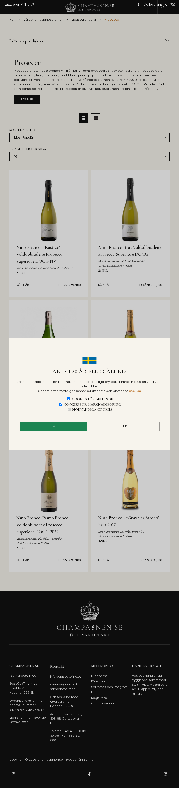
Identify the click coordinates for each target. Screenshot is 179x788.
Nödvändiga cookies (92, 409)
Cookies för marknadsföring (92, 404)
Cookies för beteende (92, 399)
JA (53, 426)
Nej (125, 426)
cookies (135, 391)
